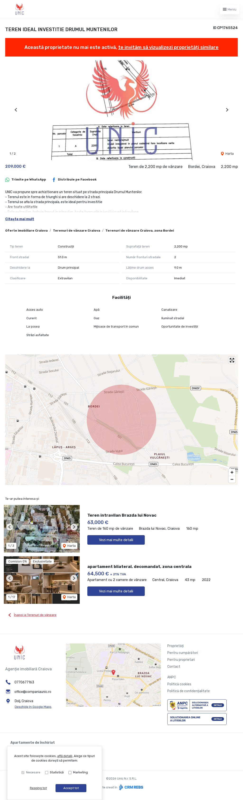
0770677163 (24, 682)
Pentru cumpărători (182, 653)
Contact (173, 667)
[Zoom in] (232, 472)
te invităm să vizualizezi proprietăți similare (168, 47)
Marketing (80, 772)
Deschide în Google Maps (33, 707)
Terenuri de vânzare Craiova (76, 230)
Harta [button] (229, 153)
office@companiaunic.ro (32, 692)
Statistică (57, 772)
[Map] (121, 419)
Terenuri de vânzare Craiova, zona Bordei (139, 230)
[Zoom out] (232, 479)
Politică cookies (179, 684)
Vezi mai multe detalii (116, 540)
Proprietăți (175, 646)
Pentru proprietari (181, 660)
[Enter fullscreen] (232, 360)
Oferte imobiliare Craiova (26, 230)
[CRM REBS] (130, 787)
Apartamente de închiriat (32, 743)
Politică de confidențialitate (188, 691)
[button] (16, 109)
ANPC (171, 677)
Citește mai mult (19, 219)
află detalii (64, 756)
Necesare (33, 772)
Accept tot (71, 788)
